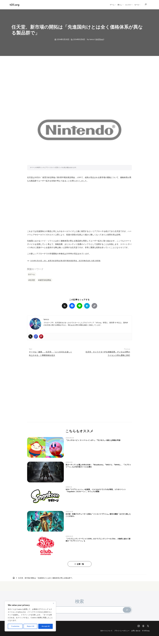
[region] (30, 616)
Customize (15, 626)
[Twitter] (30, 336)
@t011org (99, 39)
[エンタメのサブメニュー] (132, 4)
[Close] (53, 603)
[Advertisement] (79, 76)
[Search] (127, 610)
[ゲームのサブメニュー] (115, 4)
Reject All (30, 626)
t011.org (14, 4)
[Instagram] (36, 336)
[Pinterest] (41, 336)
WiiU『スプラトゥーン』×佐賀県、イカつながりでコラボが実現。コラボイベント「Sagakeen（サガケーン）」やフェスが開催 (96, 490)
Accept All (45, 626)
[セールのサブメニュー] (139, 4)
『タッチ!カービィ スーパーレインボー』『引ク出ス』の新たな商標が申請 (93, 440)
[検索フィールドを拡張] (145, 4)
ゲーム (32, 274)
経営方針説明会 (45, 280)
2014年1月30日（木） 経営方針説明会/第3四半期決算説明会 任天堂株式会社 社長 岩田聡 (65, 261)
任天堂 (32, 280)
